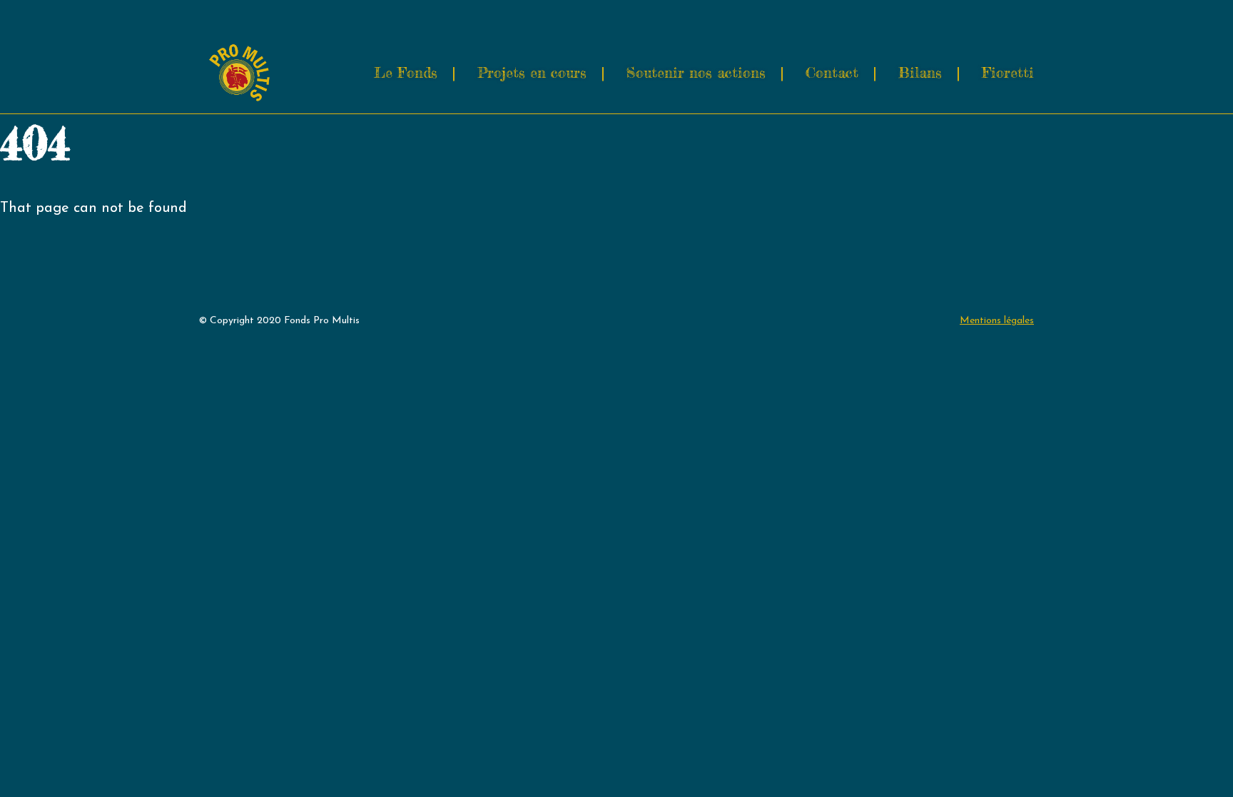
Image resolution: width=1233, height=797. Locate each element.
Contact (832, 72)
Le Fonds (405, 72)
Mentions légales (997, 320)
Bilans (920, 72)
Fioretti (1008, 72)
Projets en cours (532, 72)
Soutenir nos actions (696, 72)
